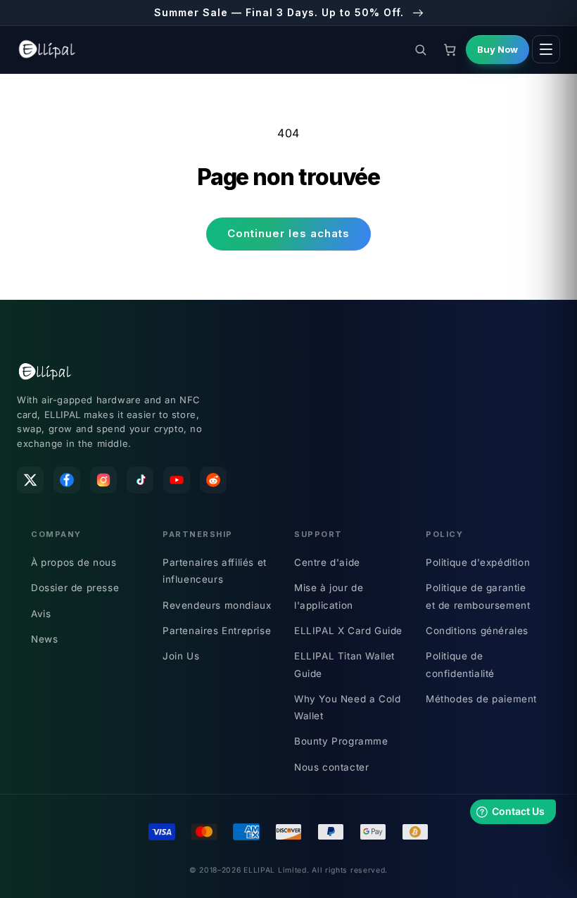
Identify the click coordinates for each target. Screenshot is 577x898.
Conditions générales (477, 630)
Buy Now (497, 49)
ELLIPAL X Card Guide (348, 630)
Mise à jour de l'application (328, 596)
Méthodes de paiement (481, 698)
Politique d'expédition (478, 562)
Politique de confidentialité (460, 664)
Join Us (181, 656)
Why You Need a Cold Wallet (347, 707)
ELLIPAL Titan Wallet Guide (344, 664)
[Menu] (546, 49)
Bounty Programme (341, 741)
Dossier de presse (75, 587)
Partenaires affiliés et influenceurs (215, 571)
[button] (420, 49)
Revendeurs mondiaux (217, 605)
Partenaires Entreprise (217, 630)
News (44, 639)
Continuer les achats (288, 233)
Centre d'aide (327, 562)
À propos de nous (74, 562)
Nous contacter (331, 767)
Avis (41, 613)
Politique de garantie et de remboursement (478, 596)
